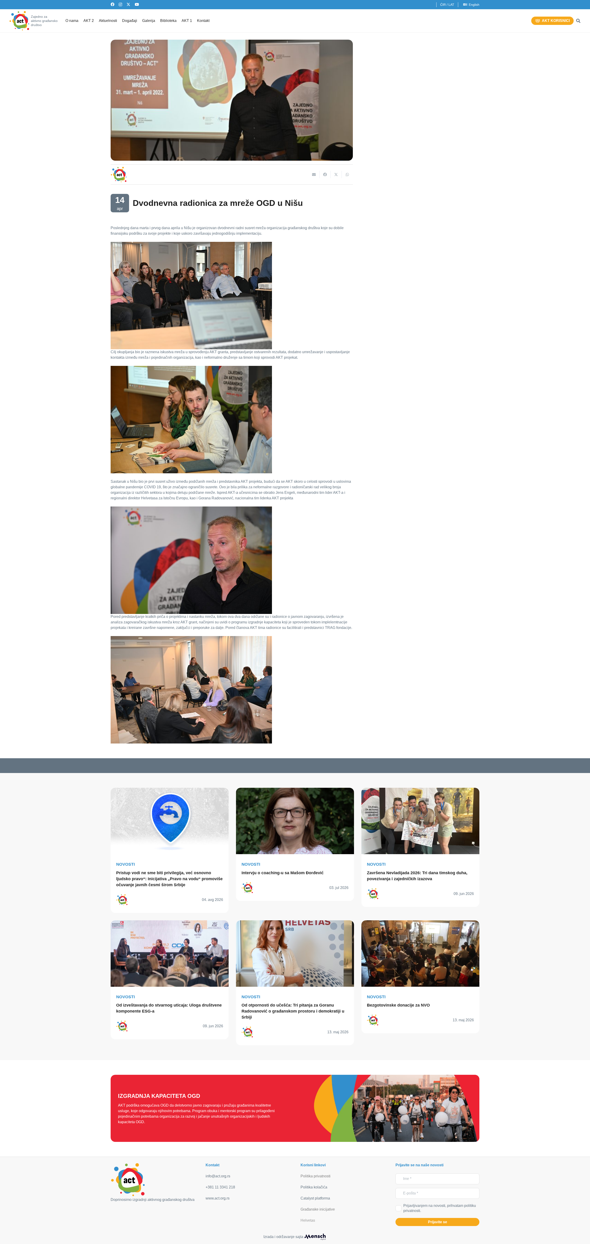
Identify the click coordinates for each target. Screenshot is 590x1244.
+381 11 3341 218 (220, 1187)
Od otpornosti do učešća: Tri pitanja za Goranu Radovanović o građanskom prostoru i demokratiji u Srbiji (293, 1011)
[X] (128, 4)
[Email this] (314, 174)
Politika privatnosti (315, 1176)
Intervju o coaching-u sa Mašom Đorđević (283, 873)
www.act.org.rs (218, 1198)
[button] (578, 21)
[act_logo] (19, 21)
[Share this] (325, 174)
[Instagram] (120, 5)
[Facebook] (112, 4)
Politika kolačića (314, 1187)
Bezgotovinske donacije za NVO (398, 1005)
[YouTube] (137, 4)
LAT (451, 4)
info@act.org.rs (218, 1176)
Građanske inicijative (318, 1209)
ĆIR (443, 4)
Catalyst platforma (315, 1198)
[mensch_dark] (315, 1236)
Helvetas (308, 1220)
